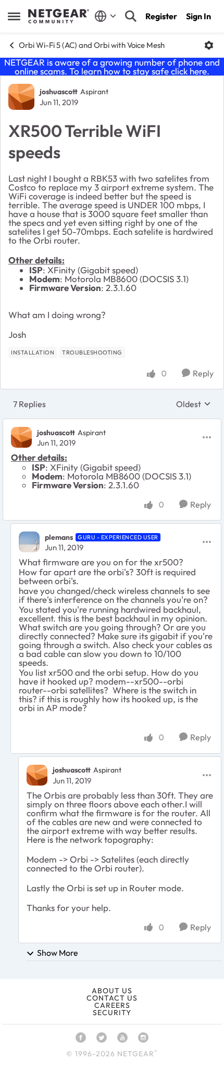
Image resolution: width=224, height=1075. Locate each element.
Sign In (198, 16)
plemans (59, 537)
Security (112, 1012)
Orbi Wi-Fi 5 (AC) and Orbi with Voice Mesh (92, 45)
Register (161, 16)
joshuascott (59, 91)
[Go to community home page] (58, 16)
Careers (112, 1005)
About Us (112, 990)
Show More (57, 952)
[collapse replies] (112, 424)
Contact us (112, 998)
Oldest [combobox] (193, 404)
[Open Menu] (209, 45)
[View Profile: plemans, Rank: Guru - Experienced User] (29, 542)
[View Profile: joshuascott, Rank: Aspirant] (21, 97)
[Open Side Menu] (14, 16)
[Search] (131, 16)
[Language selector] (105, 16)
